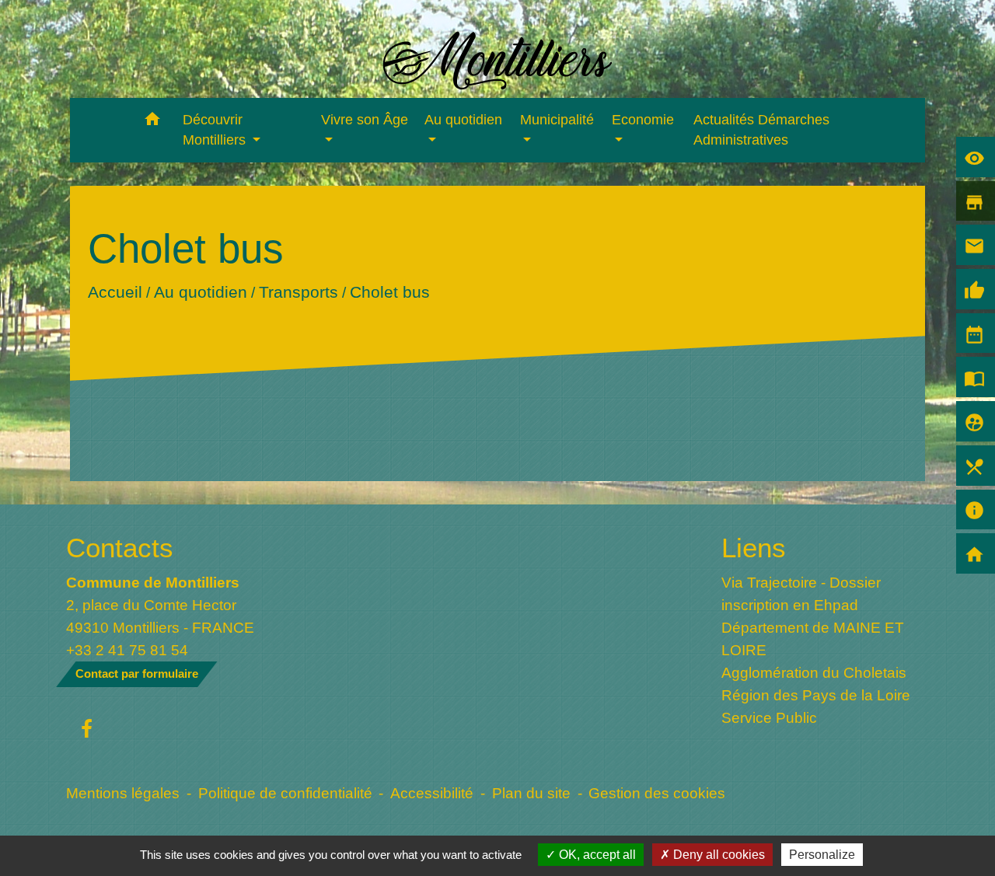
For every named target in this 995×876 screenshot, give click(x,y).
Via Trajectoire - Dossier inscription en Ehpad (801, 593)
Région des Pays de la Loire (815, 694)
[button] (153, 121)
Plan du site (531, 792)
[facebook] (86, 730)
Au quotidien (199, 292)
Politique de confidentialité (285, 792)
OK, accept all (596, 854)
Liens (753, 547)
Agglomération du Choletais (813, 672)
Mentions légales (123, 792)
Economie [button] (643, 119)
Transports (297, 292)
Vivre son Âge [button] (364, 119)
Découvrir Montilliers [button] (216, 130)
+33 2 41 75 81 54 (127, 649)
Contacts (119, 547)
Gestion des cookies (656, 792)
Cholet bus (389, 292)
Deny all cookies (717, 854)
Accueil (114, 292)
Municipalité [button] (557, 119)
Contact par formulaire (136, 673)
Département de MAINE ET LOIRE (812, 638)
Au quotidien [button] (463, 119)
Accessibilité (431, 792)
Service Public (769, 717)
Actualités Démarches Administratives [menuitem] (761, 130)
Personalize (822, 854)
